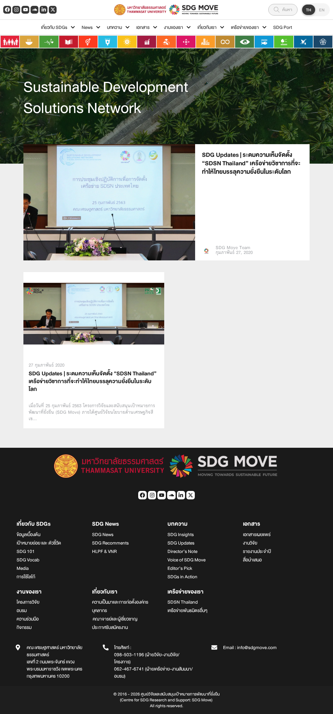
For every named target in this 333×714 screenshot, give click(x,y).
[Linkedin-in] (43, 10)
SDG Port (282, 27)
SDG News (105, 524)
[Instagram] (16, 10)
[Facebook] (7, 10)
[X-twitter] (53, 10)
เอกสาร (143, 27)
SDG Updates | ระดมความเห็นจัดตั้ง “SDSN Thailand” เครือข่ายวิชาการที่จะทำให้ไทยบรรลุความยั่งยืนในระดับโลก (251, 163)
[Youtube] (25, 10)
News (87, 27)
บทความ (114, 27)
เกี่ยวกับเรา (207, 27)
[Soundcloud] (34, 10)
